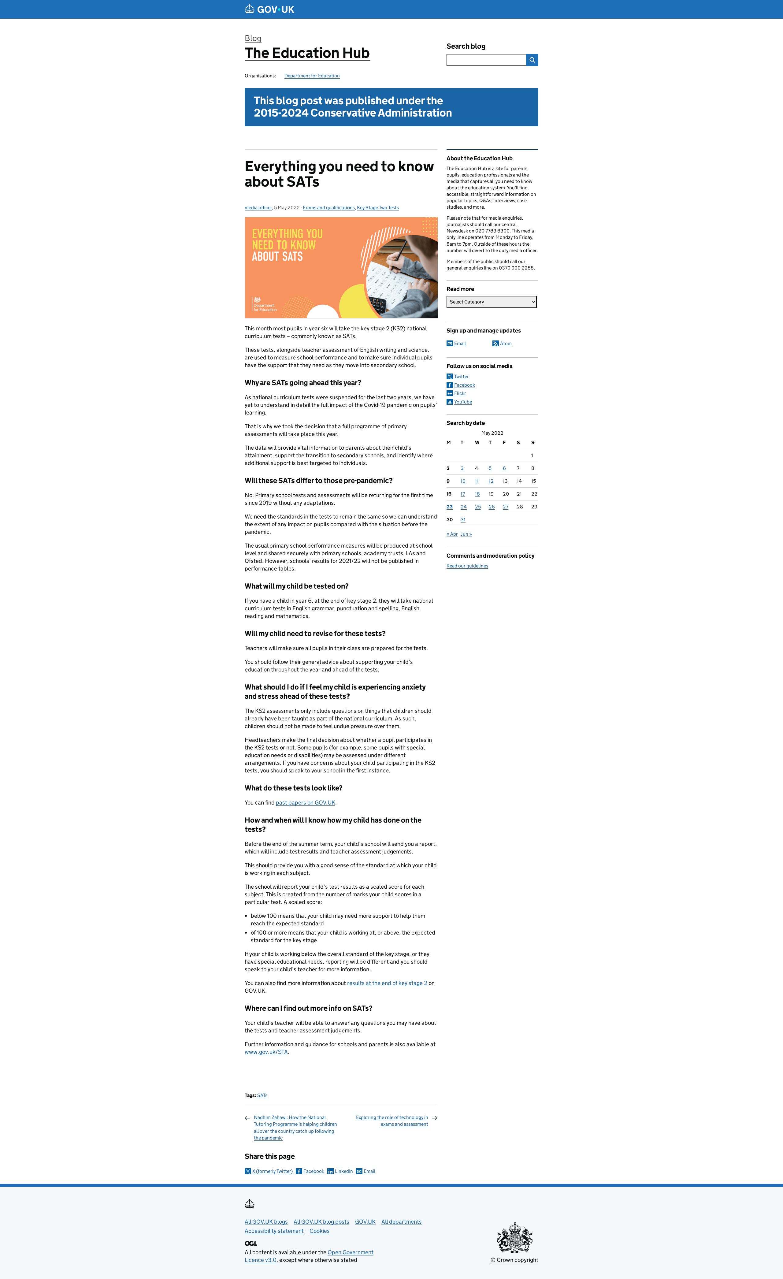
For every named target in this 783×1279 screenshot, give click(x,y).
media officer (258, 207)
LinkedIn (344, 1171)
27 (505, 507)
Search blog (466, 46)
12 (491, 481)
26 (492, 507)
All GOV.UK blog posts (321, 1221)
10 (463, 481)
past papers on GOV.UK (305, 802)
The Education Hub (307, 53)
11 (477, 481)
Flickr (460, 393)
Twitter (461, 376)
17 (463, 494)
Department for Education (312, 76)
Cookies (320, 1230)
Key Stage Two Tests (378, 207)
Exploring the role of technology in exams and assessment (392, 1120)
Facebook (313, 1171)
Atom (506, 343)
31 (463, 519)
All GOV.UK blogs (266, 1221)
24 (464, 507)
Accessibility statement (274, 1230)
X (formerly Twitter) (272, 1171)
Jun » (466, 534)
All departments (401, 1221)
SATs (262, 1095)
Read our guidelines (467, 566)
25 (478, 507)
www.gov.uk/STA (266, 1051)
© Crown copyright (514, 1259)
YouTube (463, 402)
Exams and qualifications (329, 207)
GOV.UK (365, 1221)
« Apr (452, 534)
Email (369, 1171)
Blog (253, 38)
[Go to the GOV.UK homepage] (269, 9)
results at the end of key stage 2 (387, 983)
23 (450, 507)
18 (477, 494)
